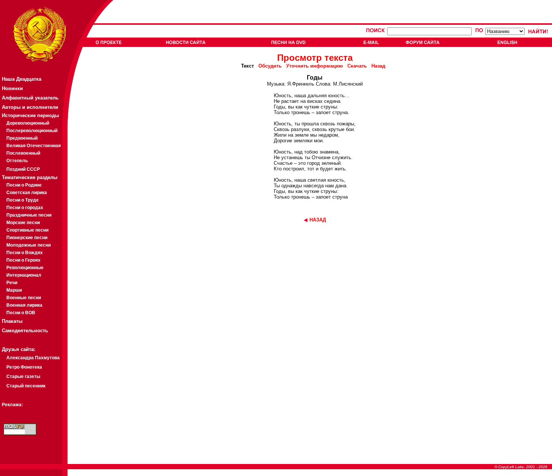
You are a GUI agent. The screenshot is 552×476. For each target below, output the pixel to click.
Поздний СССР (23, 169)
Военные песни (23, 297)
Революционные (25, 267)
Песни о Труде (22, 200)
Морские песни (23, 222)
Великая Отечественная (33, 145)
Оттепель (17, 160)
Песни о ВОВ (20, 312)
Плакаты (12, 321)
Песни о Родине (24, 185)
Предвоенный (22, 138)
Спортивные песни (27, 230)
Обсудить (270, 66)
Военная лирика (24, 305)
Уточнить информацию (314, 66)
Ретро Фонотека (24, 367)
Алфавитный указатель (30, 98)
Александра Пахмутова (33, 357)
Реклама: (12, 404)
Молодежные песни (28, 245)
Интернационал (23, 275)
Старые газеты (23, 376)
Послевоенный (23, 153)
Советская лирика (26, 192)
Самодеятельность (25, 330)
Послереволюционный (31, 130)
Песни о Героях (23, 260)
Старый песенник (25, 386)
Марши (14, 290)
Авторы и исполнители (30, 107)
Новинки (12, 88)
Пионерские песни (26, 237)
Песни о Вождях (24, 252)
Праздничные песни (28, 215)
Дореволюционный (27, 123)
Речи (11, 282)
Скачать (357, 66)
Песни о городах (24, 207)
